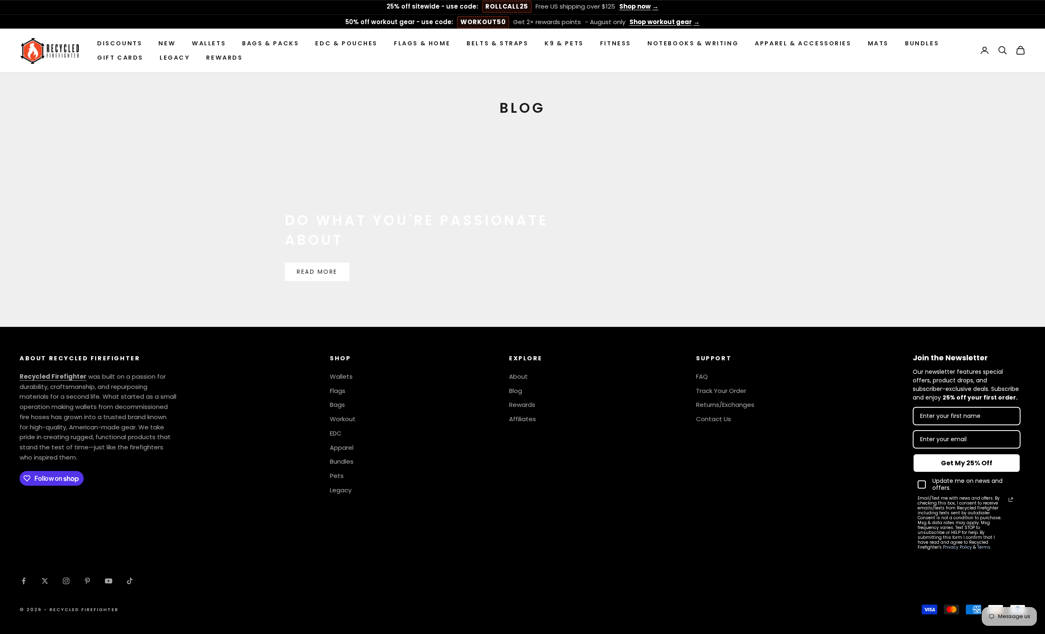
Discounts (119, 43)
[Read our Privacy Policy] (1011, 500)
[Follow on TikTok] (130, 581)
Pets (337, 475)
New (167, 43)
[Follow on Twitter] (45, 581)
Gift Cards (120, 57)
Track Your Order (721, 390)
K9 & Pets (564, 43)
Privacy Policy (957, 547)
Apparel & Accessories (803, 43)
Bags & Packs (270, 43)
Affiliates (522, 419)
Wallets (209, 43)
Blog (515, 390)
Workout (343, 419)
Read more (317, 272)
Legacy (175, 57)
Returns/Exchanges (725, 404)
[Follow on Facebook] (24, 581)
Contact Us (713, 419)
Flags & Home (422, 43)
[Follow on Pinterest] (87, 581)
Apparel (342, 447)
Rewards (224, 57)
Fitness (615, 43)
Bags (337, 404)
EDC (336, 433)
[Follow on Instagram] (66, 581)
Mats (878, 43)
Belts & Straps (497, 43)
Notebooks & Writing (692, 43)
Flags (337, 390)
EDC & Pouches (346, 43)
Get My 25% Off (966, 463)
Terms (983, 547)
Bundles (922, 43)
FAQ (702, 376)
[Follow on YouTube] (108, 581)
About (518, 376)
